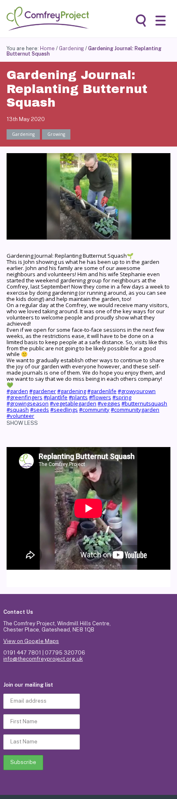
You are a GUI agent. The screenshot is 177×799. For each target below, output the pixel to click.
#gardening (71, 391)
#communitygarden (135, 409)
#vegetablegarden (73, 403)
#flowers (100, 397)
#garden (17, 391)
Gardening (71, 48)
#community (94, 409)
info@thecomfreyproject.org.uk (43, 659)
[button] (160, 20)
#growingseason (28, 403)
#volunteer (20, 415)
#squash (18, 409)
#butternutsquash (144, 403)
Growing (56, 134)
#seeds (39, 409)
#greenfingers (24, 397)
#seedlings (64, 409)
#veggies (109, 403)
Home (47, 48)
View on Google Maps (31, 641)
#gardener (42, 391)
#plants (78, 397)
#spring (121, 397)
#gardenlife (101, 391)
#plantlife (56, 397)
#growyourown (137, 391)
